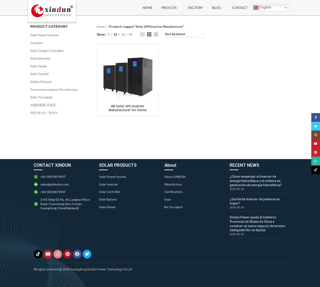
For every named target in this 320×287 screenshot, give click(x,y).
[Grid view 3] (149, 34)
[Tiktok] (38, 254)
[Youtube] (48, 254)
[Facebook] (77, 254)
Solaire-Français (41, 81)
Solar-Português (41, 97)
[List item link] (127, 177)
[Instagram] (57, 254)
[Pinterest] (67, 254)
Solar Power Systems (44, 35)
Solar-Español (39, 74)
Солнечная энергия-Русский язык (54, 89)
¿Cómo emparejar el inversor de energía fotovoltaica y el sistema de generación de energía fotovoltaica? (256, 181)
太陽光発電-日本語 (43, 105)
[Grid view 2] (142, 34)
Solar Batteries (40, 58)
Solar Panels (38, 66)
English (265, 7)
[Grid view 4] (156, 34)
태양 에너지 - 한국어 (44, 112)
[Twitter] (87, 254)
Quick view (151, 54)
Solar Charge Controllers (47, 51)
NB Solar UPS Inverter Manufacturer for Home (128, 108)
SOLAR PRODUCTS (117, 165)
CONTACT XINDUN (52, 165)
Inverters (36, 43)
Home (101, 26)
